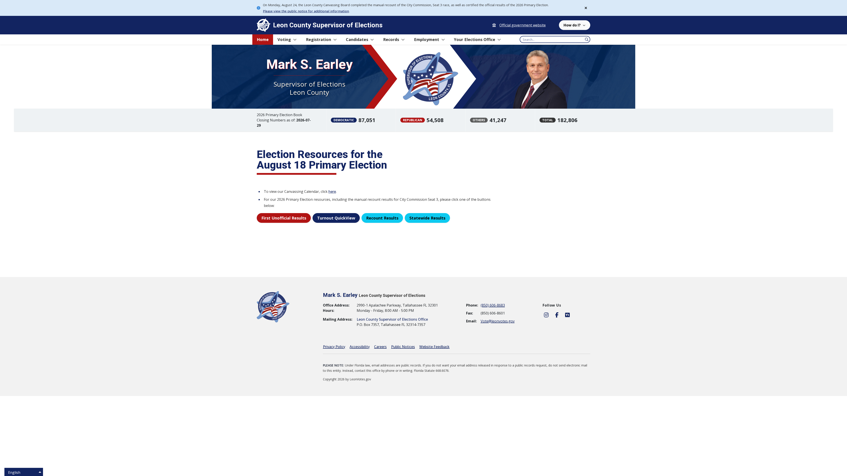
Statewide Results (427, 218)
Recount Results (382, 218)
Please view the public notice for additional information (306, 11)
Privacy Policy (334, 346)
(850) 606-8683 (493, 305)
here (332, 191)
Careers (380, 346)
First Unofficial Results (283, 218)
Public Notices (403, 346)
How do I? (572, 25)
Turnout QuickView (336, 218)
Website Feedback (434, 346)
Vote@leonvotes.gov (498, 321)
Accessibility (360, 346)
